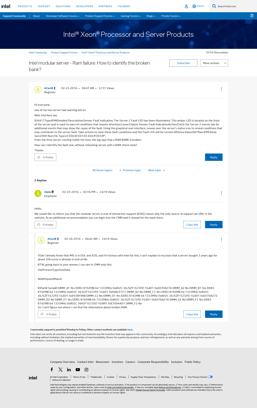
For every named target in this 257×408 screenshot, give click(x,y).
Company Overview (62, 362)
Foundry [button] (124, 6)
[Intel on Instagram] (86, 370)
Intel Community (38, 52)
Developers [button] (84, 6)
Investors (117, 362)
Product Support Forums (64, 52)
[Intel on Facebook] (52, 370)
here (130, 329)
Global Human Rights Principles (150, 389)
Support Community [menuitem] (14, 16)
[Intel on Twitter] (60, 370)
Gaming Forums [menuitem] (129, 16)
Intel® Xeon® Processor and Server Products (106, 52)
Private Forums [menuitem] (170, 16)
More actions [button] (211, 63)
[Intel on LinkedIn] (69, 370)
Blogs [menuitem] (150, 16)
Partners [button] (105, 6)
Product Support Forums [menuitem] (98, 16)
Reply (213, 157)
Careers (130, 362)
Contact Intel (85, 362)
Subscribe (183, 63)
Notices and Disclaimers (170, 387)
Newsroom (102, 362)
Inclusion (176, 362)
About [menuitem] (36, 16)
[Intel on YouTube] (78, 370)
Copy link (192, 224)
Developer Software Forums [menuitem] (61, 16)
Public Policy (193, 362)
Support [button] (44, 6)
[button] (221, 89)
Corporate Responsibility (153, 362)
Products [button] (25, 6)
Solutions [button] (63, 6)
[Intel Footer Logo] (33, 377)
